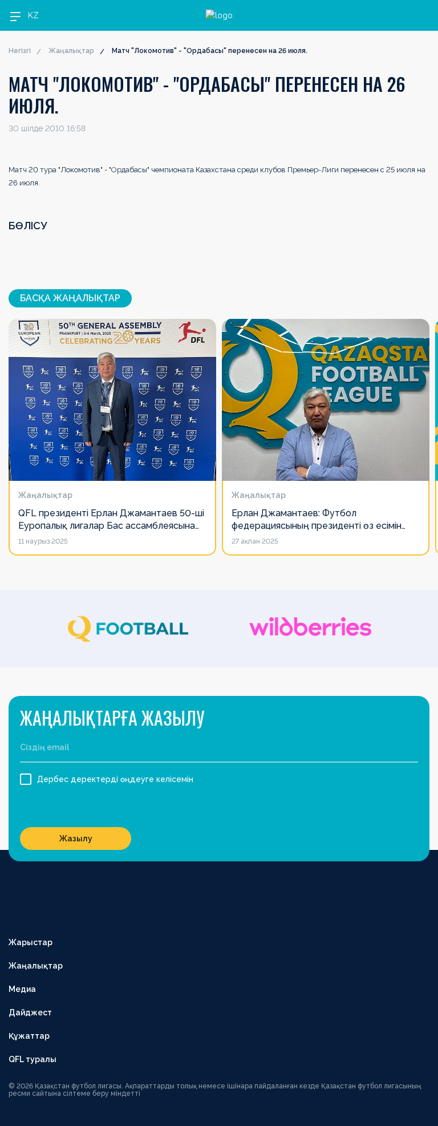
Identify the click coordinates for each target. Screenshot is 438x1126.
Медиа (22, 989)
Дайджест (30, 1012)
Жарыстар (30, 942)
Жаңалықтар (71, 51)
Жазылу (75, 838)
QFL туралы (32, 1059)
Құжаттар (29, 1035)
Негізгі (20, 51)
